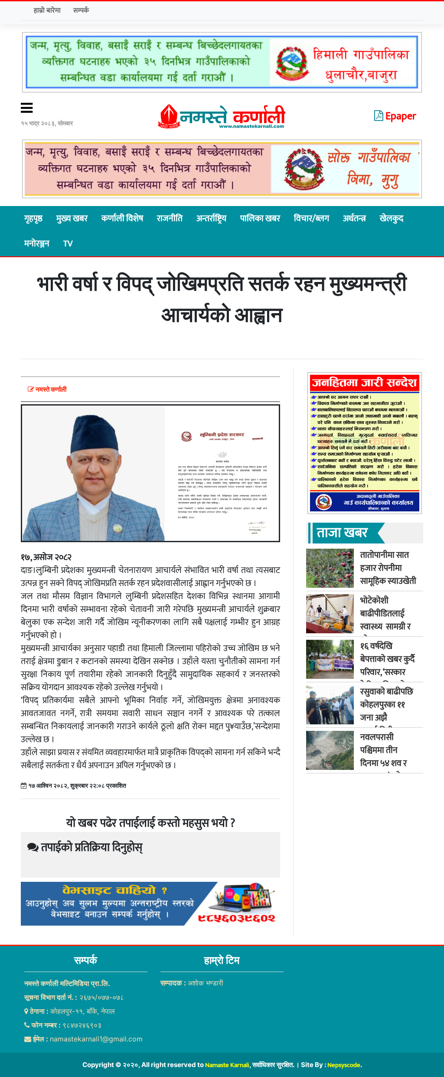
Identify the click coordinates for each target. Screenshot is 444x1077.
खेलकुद (391, 218)
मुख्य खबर (72, 218)
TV (67, 243)
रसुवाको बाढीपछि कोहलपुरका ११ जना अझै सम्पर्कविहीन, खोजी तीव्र (386, 717)
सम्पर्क (81, 10)
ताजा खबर (342, 532)
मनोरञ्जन (36, 243)
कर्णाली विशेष (122, 218)
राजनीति (170, 218)
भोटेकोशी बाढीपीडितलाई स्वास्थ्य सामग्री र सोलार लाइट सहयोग (385, 626)
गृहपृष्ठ (33, 218)
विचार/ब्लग (311, 218)
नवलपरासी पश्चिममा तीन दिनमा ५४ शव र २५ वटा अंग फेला (385, 757)
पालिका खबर (260, 218)
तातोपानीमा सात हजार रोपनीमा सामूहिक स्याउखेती (388, 568)
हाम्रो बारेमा (47, 10)
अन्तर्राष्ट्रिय (211, 218)
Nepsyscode (343, 1065)
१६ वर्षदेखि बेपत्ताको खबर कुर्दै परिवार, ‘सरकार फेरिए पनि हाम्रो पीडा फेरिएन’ (387, 672)
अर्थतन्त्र (354, 218)
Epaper (399, 116)
